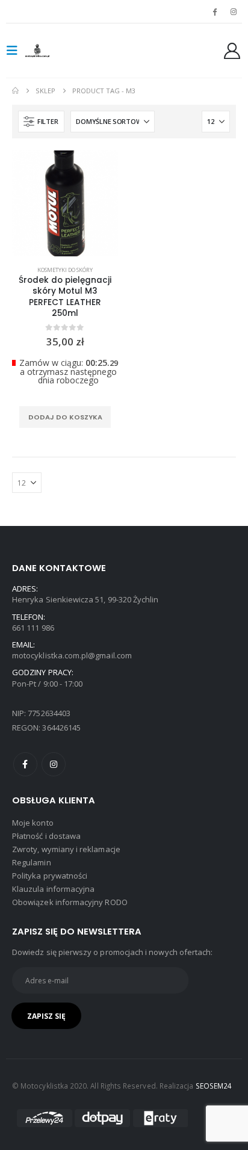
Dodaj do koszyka (65, 417)
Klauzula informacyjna (53, 888)
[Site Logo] (49, 50)
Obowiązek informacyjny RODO (70, 902)
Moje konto (33, 822)
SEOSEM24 (214, 1085)
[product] (65, 203)
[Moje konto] (232, 51)
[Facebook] (215, 11)
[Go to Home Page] (15, 90)
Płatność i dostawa (46, 835)
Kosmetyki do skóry (65, 270)
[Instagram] (233, 11)
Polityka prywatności (49, 875)
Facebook (25, 764)
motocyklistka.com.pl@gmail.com (72, 655)
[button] (15, 50)
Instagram (54, 764)
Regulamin (31, 862)
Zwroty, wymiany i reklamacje (66, 849)
